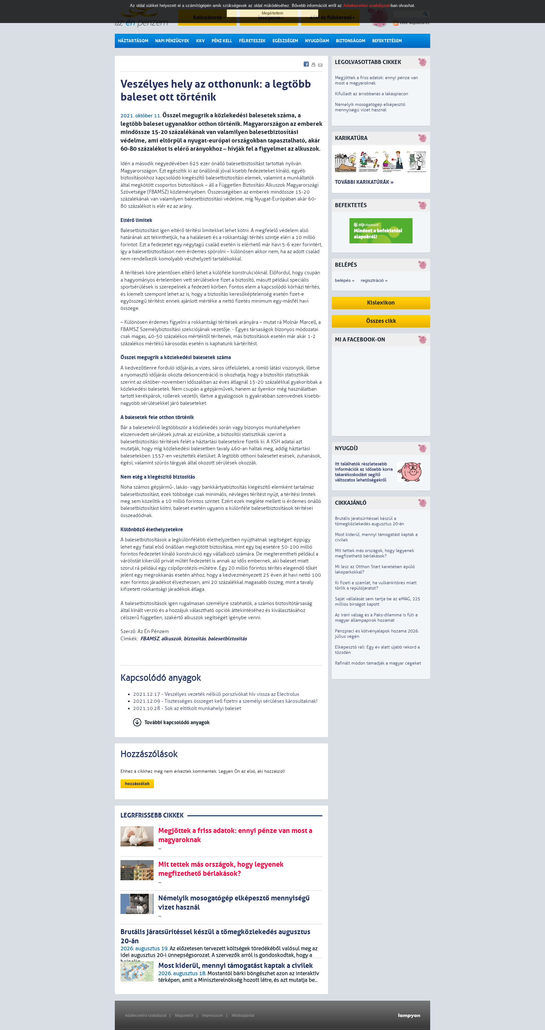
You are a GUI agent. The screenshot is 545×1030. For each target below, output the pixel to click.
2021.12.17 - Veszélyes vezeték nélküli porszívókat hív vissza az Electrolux (216, 694)
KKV (200, 41)
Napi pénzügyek (172, 41)
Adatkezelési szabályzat (145, 1015)
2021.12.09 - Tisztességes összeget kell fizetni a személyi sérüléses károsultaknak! (225, 701)
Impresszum (212, 1015)
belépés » (345, 280)
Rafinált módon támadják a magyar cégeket (378, 663)
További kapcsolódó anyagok (177, 722)
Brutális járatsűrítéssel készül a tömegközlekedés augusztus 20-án (369, 521)
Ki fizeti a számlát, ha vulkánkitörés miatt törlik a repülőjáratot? (376, 585)
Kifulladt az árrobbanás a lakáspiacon (371, 93)
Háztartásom (133, 41)
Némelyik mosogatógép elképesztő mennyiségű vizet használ (370, 107)
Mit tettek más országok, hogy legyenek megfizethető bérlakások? (374, 553)
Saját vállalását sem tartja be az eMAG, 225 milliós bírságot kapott (377, 601)
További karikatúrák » (364, 182)
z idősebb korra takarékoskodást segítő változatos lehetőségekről (364, 475)
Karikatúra (351, 138)
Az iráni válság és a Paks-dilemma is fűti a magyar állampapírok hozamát (376, 617)
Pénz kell (222, 41)
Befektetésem (387, 41)
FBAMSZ (149, 639)
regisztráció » (374, 280)
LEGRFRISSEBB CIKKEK (152, 815)
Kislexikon (381, 303)
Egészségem (285, 41)
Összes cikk (381, 321)
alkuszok (171, 639)
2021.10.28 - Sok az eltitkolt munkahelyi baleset (187, 708)
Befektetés (351, 205)
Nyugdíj (346, 448)
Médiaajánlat (243, 1015)
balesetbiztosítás (227, 639)
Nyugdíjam (317, 41)
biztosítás (195, 639)
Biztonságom (350, 41)
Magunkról (184, 1015)
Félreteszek (252, 41)
